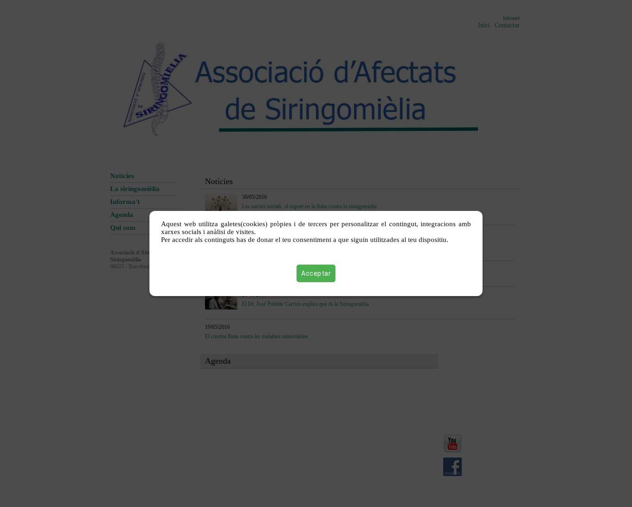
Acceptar (316, 273)
